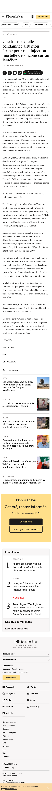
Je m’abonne (26, 521)
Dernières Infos (10, 34)
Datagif (11, 780)
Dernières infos (11, 25)
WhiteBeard (20, 783)
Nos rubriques (9, 654)
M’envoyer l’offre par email (26, 529)
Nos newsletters (9, 659)
